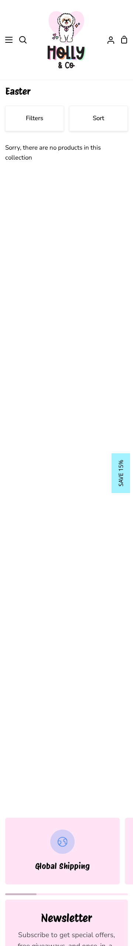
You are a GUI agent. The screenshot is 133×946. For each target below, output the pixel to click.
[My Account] (108, 40)
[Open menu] (6, 40)
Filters (34, 118)
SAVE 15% (121, 473)
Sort (98, 118)
